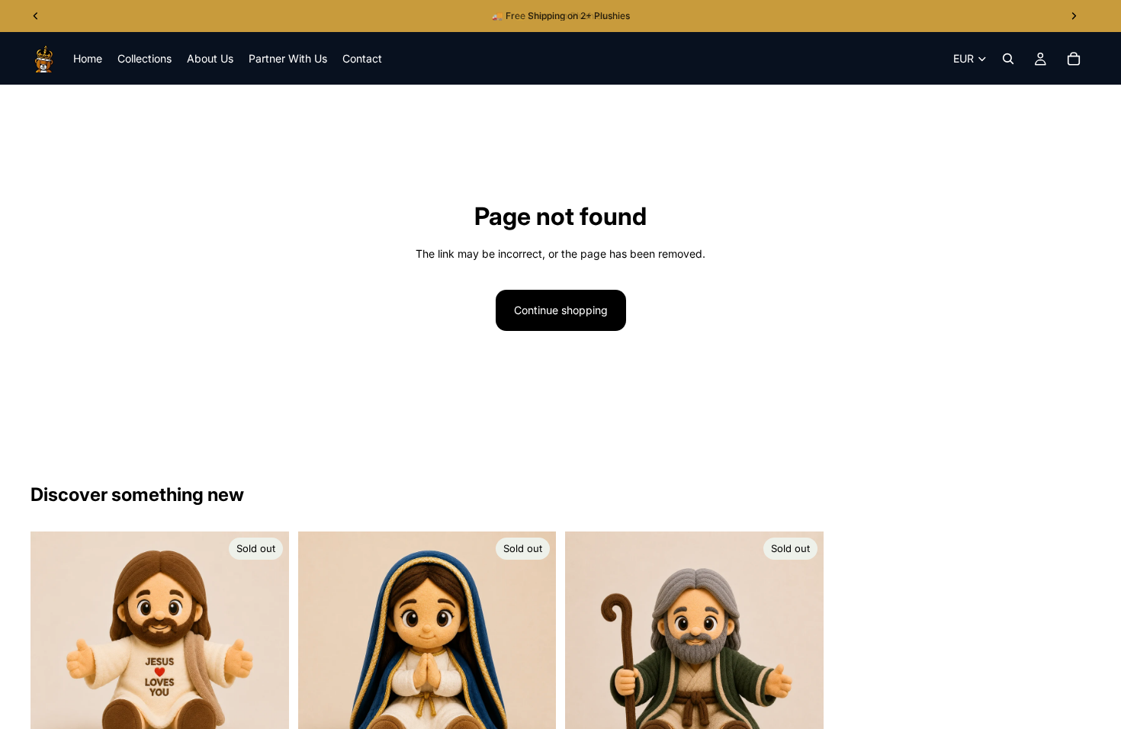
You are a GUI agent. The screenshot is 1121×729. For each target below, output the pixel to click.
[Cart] (1073, 58)
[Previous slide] (53, 661)
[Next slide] (266, 661)
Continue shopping (561, 309)
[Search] (1008, 58)
